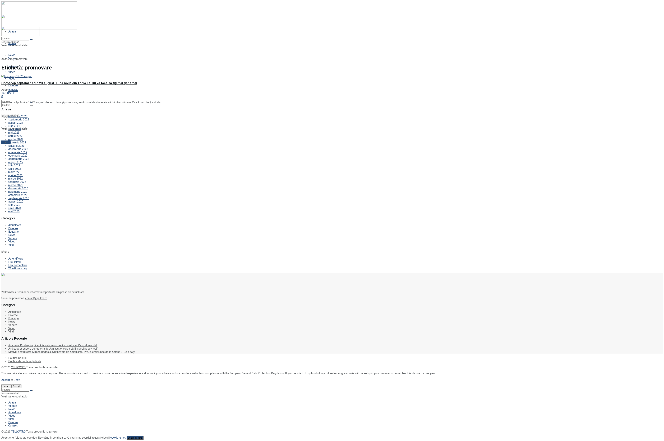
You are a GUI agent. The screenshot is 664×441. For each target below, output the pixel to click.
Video (11, 78)
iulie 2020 (14, 205)
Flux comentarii (17, 265)
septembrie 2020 (18, 198)
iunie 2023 (14, 129)
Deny (17, 380)
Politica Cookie (17, 358)
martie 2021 (15, 185)
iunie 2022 (14, 168)
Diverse (13, 228)
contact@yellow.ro (36, 298)
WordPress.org (17, 268)
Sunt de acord (135, 438)
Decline (6, 386)
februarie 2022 (17, 182)
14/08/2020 (8, 93)
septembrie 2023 (18, 119)
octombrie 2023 (17, 116)
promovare (21, 59)
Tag (12, 59)
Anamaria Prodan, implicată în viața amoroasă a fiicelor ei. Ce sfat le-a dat (52, 345)
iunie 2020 (14, 208)
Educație (13, 231)
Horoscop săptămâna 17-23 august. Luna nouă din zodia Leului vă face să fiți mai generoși (69, 83)
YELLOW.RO (18, 367)
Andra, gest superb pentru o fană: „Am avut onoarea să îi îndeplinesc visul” (53, 348)
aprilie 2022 (15, 175)
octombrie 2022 (17, 155)
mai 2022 (14, 172)
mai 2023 (14, 132)
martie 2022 (15, 178)
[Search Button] (31, 105)
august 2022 (15, 162)
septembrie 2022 (18, 159)
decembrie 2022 (18, 149)
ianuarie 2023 (16, 145)
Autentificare (16, 258)
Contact (12, 425)
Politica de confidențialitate (24, 361)
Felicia (13, 89)
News (11, 55)
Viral (11, 244)
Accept (5, 380)
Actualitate (14, 225)
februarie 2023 (17, 142)
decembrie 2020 (18, 188)
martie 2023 (15, 139)
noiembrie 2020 (17, 191)
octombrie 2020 (17, 195)
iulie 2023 (14, 126)
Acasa (12, 402)
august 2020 (15, 201)
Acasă (5, 59)
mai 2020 (14, 211)
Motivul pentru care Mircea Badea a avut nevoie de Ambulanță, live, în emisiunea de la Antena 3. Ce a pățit (71, 352)
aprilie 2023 (15, 136)
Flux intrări (14, 262)
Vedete (12, 238)
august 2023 (15, 122)
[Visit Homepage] (20, 35)
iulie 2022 (14, 165)
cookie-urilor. (118, 437)
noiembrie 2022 (17, 152)
